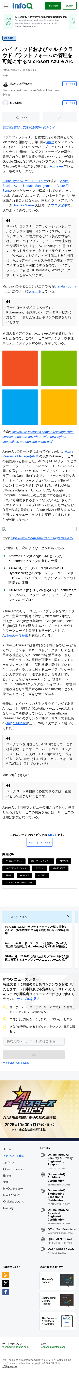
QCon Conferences (14, 1169)
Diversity (8, 1208)
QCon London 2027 (61, 1248)
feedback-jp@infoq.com (15, 1347)
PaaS (8, 875)
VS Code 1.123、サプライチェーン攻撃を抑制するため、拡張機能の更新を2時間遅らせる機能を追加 (37, 930)
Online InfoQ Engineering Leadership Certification (56, 1195)
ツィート (34, 291)
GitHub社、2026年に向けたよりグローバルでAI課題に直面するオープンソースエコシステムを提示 (37, 958)
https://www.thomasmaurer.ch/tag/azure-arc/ (42, 538)
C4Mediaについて (13, 1201)
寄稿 (6, 1182)
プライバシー (9, 1366)
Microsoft (59, 868)
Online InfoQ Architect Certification (56, 1177)
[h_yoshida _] (5, 103)
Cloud (9, 38)
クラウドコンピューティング (19, 882)
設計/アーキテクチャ (40, 861)
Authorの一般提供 (15, 635)
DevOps (64, 861)
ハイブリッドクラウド (16, 868)
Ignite (50, 142)
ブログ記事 (59, 205)
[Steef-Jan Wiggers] (5, 84)
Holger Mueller (16, 723)
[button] (34, 1054)
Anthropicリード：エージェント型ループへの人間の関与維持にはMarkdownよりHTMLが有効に (36, 945)
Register (53, 5)
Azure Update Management (33, 186)
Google (24, 875)
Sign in (69, 5)
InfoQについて (11, 1195)
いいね (24, 117)
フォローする (69, 83)
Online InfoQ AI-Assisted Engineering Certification (59, 1214)
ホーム (7, 1149)
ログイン (8, 1162)
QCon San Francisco (62, 1229)
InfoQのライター (13, 1188)
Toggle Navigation (5, 5)
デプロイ (39, 868)
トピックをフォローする (39, 842)
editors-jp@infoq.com (53, 1347)
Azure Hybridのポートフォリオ (24, 181)
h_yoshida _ (17, 102)
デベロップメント (14, 861)
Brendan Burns (65, 286)
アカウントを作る (13, 1155)
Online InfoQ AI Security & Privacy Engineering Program (60, 1159)
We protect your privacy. (16, 1062)
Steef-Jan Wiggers (21, 83)
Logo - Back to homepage (23, 5)
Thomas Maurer (23, 205)
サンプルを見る (28, 999)
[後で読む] (60, 117)
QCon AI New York (60, 1239)
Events (7, 1175)
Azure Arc (57, 166)
